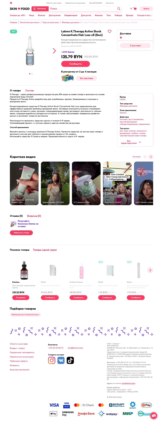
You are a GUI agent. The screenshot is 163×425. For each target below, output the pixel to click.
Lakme (122, 99)
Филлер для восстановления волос (25, 315)
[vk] (61, 360)
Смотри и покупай (145, 15)
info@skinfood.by (75, 348)
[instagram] (51, 360)
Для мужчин (54, 15)
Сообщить (75, 63)
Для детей (86, 15)
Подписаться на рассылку (75, 3)
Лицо (31, 15)
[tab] (15, 90)
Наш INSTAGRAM (95, 3)
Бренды (129, 15)
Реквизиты (14, 365)
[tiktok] (70, 360)
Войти (146, 9)
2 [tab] (32, 73)
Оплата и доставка (53, 3)
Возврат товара (17, 348)
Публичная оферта (19, 361)
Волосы (41, 15)
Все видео (137, 157)
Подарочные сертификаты (22, 352)
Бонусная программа (19, 370)
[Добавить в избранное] (109, 31)
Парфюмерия (70, 15)
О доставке (135, 46)
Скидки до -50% (17, 15)
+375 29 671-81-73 (55, 348)
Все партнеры (86, 78)
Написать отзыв (21, 233)
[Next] (54, 50)
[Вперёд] (150, 156)
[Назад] (145, 156)
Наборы (118, 15)
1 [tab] (29, 73)
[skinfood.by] (20, 9)
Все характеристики (129, 142)
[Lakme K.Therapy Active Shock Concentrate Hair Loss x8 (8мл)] (31, 50)
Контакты (110, 3)
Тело (108, 15)
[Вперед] (150, 270)
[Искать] (118, 8)
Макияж (99, 15)
